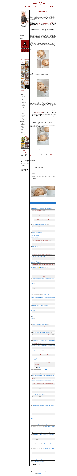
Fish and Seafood (23, 105)
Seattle (21, 132)
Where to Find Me (22, 38)
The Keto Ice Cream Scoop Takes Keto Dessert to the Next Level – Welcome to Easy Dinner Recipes (38, 454)
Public (21, 164)
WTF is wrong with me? (22, 134)
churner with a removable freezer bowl (39, 112)
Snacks (22, 112)
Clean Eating (51, 22)
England (21, 130)
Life (23, 161)
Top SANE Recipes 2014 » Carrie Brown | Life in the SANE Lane (36, 369)
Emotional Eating (22, 93)
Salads (27, 164)
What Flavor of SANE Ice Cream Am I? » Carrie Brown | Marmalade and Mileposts (37, 294)
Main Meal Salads (23, 107)
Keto (28, 160)
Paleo (50, 23)
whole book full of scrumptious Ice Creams (42, 22)
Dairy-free (23, 155)
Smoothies (22, 111)
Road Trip (26, 164)
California (22, 129)
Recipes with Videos (23, 164)
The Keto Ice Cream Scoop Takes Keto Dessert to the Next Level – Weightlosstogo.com (37, 443)
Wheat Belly (52, 24)
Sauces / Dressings (23, 110)
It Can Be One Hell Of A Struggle (27, 87)
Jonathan (33, 48)
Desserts (26, 155)
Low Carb (49, 23)
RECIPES (36, 9)
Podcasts (21, 36)
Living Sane (25, 161)
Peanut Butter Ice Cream (22, 68)
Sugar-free (22, 119)
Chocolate (22, 100)
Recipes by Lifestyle (22, 115)
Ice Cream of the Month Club (23, 124)
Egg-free (22, 116)
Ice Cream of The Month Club (24, 57)
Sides (22, 165)
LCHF (22, 161)
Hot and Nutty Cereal (23, 74)
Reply (40, 206)
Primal (36, 24)
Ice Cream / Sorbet (23, 102)
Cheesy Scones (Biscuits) (27, 64)
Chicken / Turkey (26, 153)
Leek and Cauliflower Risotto (52, 464)
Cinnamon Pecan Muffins (27, 82)
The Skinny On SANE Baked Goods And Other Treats (36, 464)
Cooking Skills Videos (24, 154)
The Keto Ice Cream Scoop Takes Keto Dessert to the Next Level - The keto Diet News (37, 426)
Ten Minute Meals (23, 113)
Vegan (23, 169)
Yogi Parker (24, 170)
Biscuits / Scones (23, 96)
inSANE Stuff (22, 121)
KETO (46, 23)
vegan (40, 24)
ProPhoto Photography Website (40, 473)
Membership (22, 123)
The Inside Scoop (22, 126)
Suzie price (32, 278)
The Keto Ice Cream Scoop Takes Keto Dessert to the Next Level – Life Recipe (36, 448)
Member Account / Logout (23, 54)
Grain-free (27, 158)
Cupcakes (23, 97)
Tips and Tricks (22, 127)
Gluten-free (23, 158)
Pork (28, 163)
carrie (32, 210)
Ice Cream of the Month (25, 160)
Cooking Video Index (22, 35)
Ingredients (22, 94)
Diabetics (39, 23)
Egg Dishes (22, 104)
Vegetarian (26, 169)
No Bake (25, 163)
